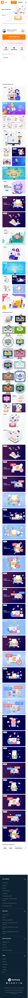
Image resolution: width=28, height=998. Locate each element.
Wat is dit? (13, 54)
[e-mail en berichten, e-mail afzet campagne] (6, 300)
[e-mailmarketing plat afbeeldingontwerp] (6, 172)
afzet (5, 967)
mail (11, 967)
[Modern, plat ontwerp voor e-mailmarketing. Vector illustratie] (13, 208)
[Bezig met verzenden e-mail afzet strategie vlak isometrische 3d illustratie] (8, 359)
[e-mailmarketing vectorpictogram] (7, 369)
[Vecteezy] (2, 2)
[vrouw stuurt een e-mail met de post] (7, 319)
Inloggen (20, 2)
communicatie (19, 967)
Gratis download (14, 37)
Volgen (22, 31)
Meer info (6, 59)
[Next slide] (22, 967)
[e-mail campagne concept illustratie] (13, 140)
